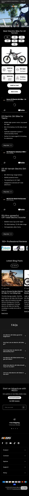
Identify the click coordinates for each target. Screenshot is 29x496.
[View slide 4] (17, 428)
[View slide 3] (15, 428)
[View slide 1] (12, 428)
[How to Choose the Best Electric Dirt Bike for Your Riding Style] (12, 278)
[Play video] (14, 16)
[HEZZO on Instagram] (6, 443)
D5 (22, 37)
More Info (14, 92)
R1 (7, 37)
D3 (14, 37)
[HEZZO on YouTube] (10, 443)
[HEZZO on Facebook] (2, 443)
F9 (14, 44)
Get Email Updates (14, 397)
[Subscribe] (23, 407)
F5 (14, 40)
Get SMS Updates (14, 401)
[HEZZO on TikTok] (14, 443)
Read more (5, 313)
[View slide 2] (14, 428)
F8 (21, 40)
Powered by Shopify (17, 489)
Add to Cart (14, 85)
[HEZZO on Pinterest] (18, 443)
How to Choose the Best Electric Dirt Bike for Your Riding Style (12, 292)
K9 (7, 40)
